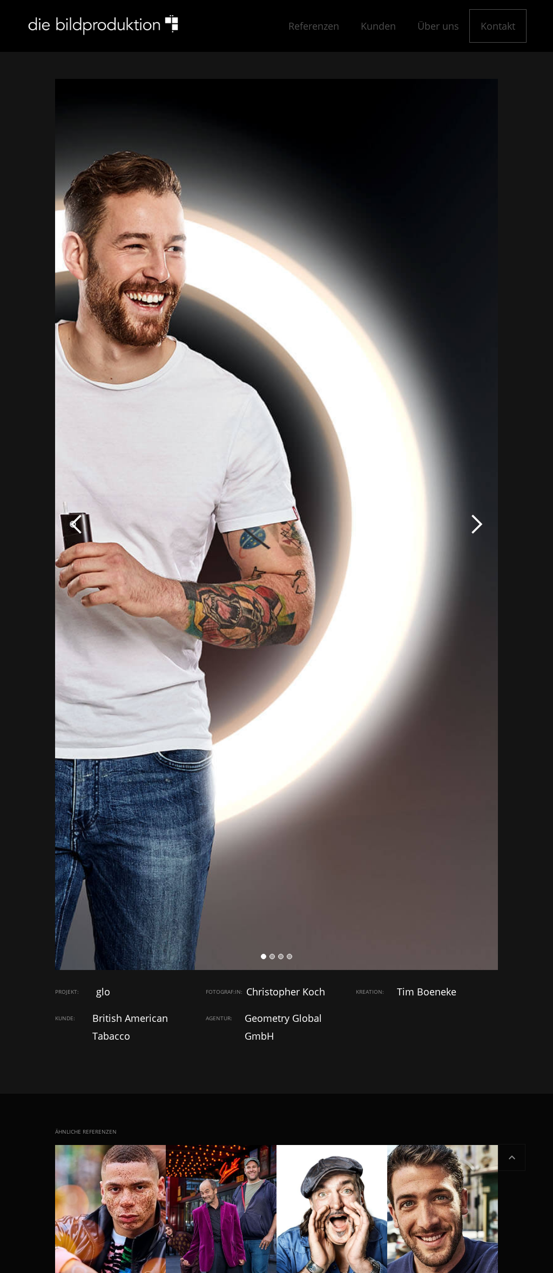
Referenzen (313, 25)
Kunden (378, 25)
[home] (102, 26)
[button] (76, 524)
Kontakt (498, 25)
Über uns (438, 25)
